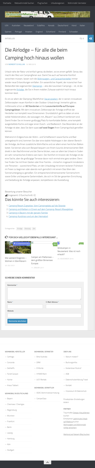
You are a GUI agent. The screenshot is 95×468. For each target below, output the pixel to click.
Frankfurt (10, 421)
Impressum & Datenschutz (76, 391)
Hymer (9, 380)
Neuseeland (29, 25)
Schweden (73, 31)
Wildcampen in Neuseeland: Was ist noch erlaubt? (69, 251)
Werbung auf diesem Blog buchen (76, 434)
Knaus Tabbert (12, 385)
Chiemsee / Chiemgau (15, 404)
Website (10, 311)
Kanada (51, 25)
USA (6, 25)
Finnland (62, 31)
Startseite (7, 3)
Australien (16, 25)
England (39, 31)
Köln (9, 444)
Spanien (8, 31)
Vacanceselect (51, 99)
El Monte (39, 368)
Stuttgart (10, 450)
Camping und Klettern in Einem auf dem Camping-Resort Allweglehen (41, 209)
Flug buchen (42, 3)
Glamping (27, 228)
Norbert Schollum (17, 64)
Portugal (18, 31)
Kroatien (28, 31)
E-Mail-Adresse (52, 302)
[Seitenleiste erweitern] (91, 38)
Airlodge (20, 89)
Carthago (10, 357)
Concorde (10, 362)
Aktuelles (10, 38)
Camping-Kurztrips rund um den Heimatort (28, 216)
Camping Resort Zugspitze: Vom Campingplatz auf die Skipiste (37, 205)
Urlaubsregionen (57, 3)
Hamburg (10, 439)
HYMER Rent (41, 374)
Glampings (37, 86)
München (10, 416)
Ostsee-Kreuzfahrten (81, 413)
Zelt (34, 228)
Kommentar (12, 285)
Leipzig (10, 433)
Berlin (9, 427)
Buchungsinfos (71, 362)
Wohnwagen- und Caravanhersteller (54, 78)
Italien (82, 25)
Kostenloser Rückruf (73, 368)
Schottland (50, 31)
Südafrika (41, 25)
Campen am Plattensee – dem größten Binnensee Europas (42, 260)
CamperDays (41, 398)
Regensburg (12, 410)
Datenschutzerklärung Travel (77, 380)
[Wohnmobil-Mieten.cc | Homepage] (47, 14)
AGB (67, 374)
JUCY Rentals (41, 380)
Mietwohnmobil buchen (24, 3)
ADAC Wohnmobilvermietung (47, 393)
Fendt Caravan (12, 374)
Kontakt (69, 385)
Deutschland (63, 25)
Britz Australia (41, 357)
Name (10, 302)
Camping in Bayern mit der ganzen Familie (28, 212)
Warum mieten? (72, 357)
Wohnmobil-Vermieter (77, 3)
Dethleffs (10, 368)
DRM (38, 362)
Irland (74, 25)
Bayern (10, 398)
